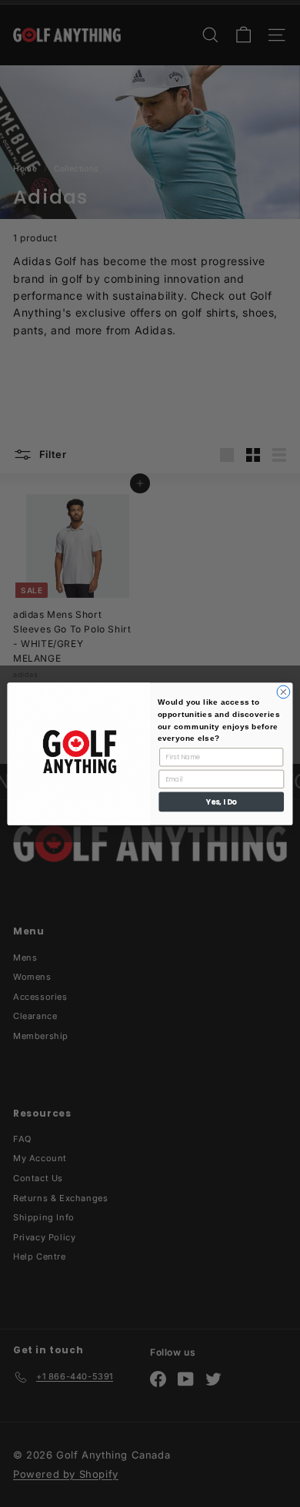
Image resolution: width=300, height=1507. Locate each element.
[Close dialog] (283, 692)
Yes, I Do (221, 801)
